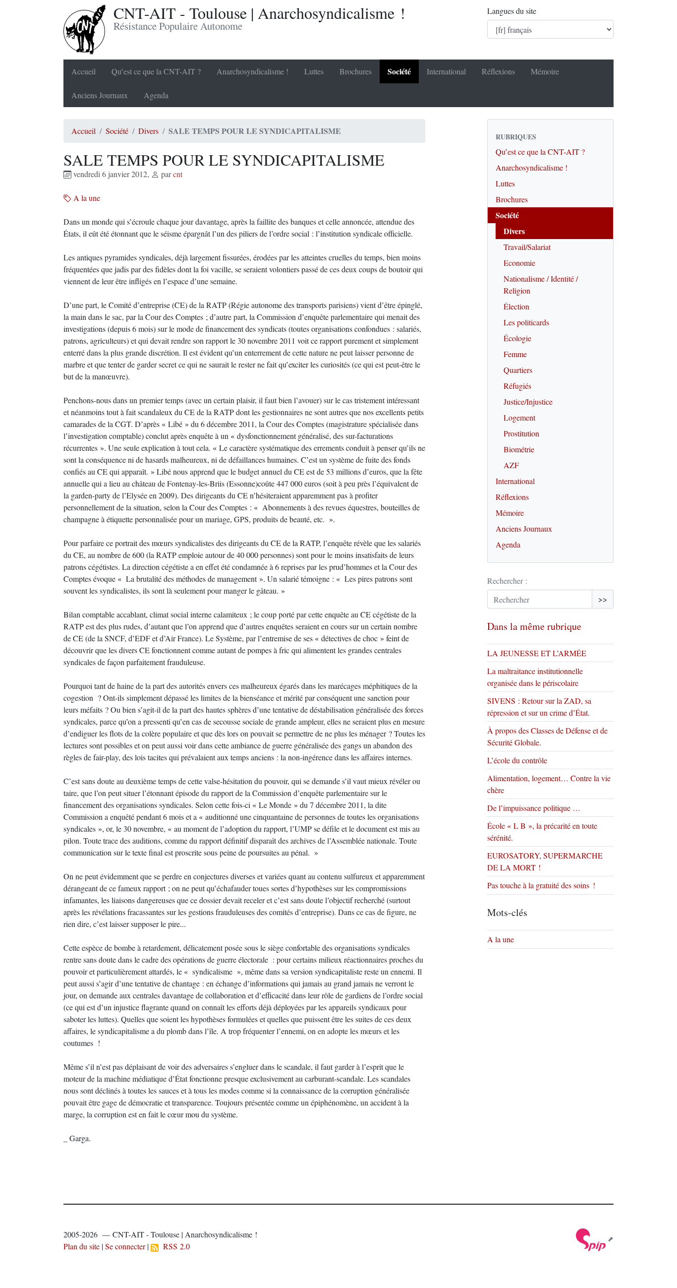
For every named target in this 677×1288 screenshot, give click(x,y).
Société (399, 71)
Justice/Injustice (528, 401)
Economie (519, 262)
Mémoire (545, 71)
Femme (515, 354)
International (446, 71)
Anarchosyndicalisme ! (252, 71)
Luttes (314, 71)
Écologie (517, 338)
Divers (148, 130)
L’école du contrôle (517, 760)
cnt (177, 174)
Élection (516, 306)
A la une (85, 197)
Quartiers (518, 370)
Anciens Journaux (99, 95)
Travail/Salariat (527, 247)
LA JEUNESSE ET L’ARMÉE (536, 653)
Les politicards (526, 322)
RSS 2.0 (174, 1246)
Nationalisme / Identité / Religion (541, 284)
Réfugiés (517, 385)
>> (602, 599)
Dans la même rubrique (534, 626)
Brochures (355, 71)
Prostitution (521, 433)
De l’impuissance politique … (533, 807)
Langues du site (511, 10)
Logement (519, 417)
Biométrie (519, 449)
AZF (511, 465)
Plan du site (81, 1246)
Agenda (156, 95)
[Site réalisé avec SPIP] (595, 1238)
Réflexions (498, 71)
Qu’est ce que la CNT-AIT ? (156, 71)
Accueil (83, 71)
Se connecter (125, 1246)
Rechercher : (507, 580)
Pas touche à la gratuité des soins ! (541, 885)
